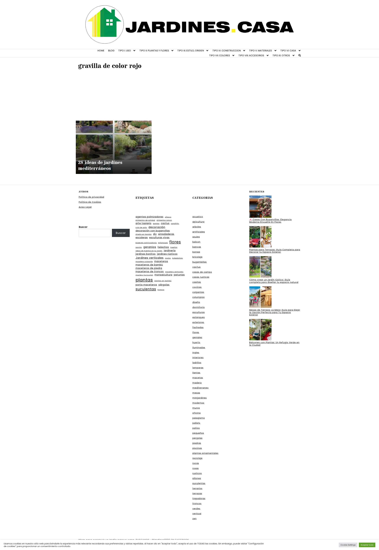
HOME (100, 50)
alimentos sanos (164, 220)
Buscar (83, 227)
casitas (196, 282)
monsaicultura (163, 274)
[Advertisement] (189, 94)
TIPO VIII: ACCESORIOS (251, 55)
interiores (198, 357)
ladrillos (196, 362)
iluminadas (198, 347)
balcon (196, 241)
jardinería (170, 250)
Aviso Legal (85, 207)
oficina (196, 412)
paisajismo (198, 417)
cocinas (197, 287)
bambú (156, 223)
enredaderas (166, 234)
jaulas (168, 258)
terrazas (197, 493)
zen (194, 518)
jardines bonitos (146, 253)
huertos (173, 247)
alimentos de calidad (145, 220)
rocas (195, 463)
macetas (197, 377)
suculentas (146, 289)
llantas (196, 372)
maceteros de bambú (149, 264)
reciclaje (197, 458)
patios (196, 428)
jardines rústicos (167, 253)
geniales (197, 337)
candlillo (175, 223)
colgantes (198, 292)
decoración (156, 227)
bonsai (196, 251)
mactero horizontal (144, 275)
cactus (165, 223)
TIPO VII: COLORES (219, 55)
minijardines (199, 397)
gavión (139, 247)
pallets (196, 423)
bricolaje (197, 256)
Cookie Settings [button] (348, 544)
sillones (196, 478)
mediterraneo (200, 387)
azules (196, 236)
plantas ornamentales (205, 453)
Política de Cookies (90, 202)
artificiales (198, 231)
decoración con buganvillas (153, 230)
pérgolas (164, 284)
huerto (196, 342)
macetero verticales (174, 272)
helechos (163, 247)
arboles (196, 226)
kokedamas (177, 258)
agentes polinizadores (149, 216)
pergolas (197, 438)
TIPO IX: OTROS (281, 55)
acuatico (197, 216)
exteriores (198, 322)
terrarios (197, 488)
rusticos (197, 473)
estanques (163, 243)
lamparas (197, 367)
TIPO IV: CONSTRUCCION (226, 50)
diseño (196, 302)
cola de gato (141, 227)
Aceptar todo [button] (367, 544)
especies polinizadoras (146, 243)
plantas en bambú (162, 281)
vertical (196, 513)
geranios (149, 247)
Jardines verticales (150, 258)
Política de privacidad (91, 197)
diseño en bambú (144, 234)
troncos (161, 290)
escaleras (142, 237)
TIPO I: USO (124, 50)
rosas (195, 468)
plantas (144, 280)
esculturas (198, 312)
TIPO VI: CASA (288, 50)
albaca (168, 217)
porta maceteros (146, 284)
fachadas (198, 327)
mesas (196, 392)
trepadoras (198, 498)
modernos (198, 402)
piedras (196, 443)
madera (197, 382)
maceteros (161, 261)
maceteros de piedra (149, 268)
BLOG (111, 50)
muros (196, 407)
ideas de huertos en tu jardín (149, 251)
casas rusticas (200, 277)
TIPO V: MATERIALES (260, 50)
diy (155, 234)
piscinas (197, 448)
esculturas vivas (159, 237)
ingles (195, 352)
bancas (196, 246)
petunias (179, 274)
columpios (198, 297)
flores (175, 242)
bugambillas (199, 261)
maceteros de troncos (150, 271)
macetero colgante (144, 261)
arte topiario (143, 223)
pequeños (198, 433)
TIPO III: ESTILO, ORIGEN (190, 50)
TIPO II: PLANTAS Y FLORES (154, 50)
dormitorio (198, 307)
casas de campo (202, 272)
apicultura (198, 221)
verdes (196, 508)
